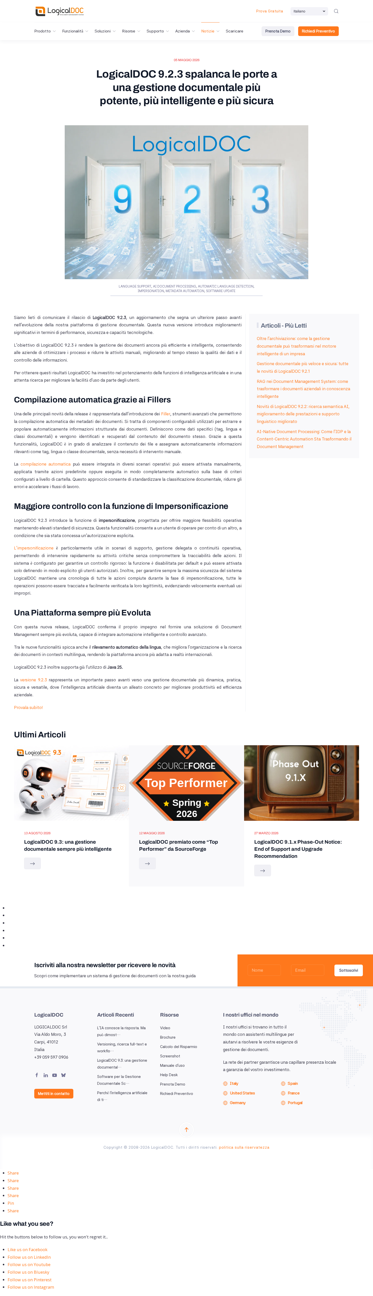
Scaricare (234, 31)
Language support (135, 286)
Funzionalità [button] (72, 31)
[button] (336, 11)
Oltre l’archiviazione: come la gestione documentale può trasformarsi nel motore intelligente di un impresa (296, 346)
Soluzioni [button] (103, 31)
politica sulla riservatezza (244, 1147)
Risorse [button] (128, 31)
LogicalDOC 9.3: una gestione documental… (122, 1064)
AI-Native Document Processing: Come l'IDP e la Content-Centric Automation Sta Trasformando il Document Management (304, 439)
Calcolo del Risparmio (178, 1046)
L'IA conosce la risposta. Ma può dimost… (121, 1031)
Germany (237, 1102)
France (294, 1093)
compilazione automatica (46, 464)
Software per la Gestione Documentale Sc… (119, 1080)
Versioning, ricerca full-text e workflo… (122, 1047)
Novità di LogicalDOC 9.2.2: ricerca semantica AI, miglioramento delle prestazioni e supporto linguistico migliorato (303, 414)
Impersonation (151, 291)
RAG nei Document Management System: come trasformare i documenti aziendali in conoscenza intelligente (303, 389)
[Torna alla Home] (59, 11)
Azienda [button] (182, 31)
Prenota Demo (278, 31)
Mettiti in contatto (54, 1093)
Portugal (295, 1102)
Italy (234, 1083)
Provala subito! (28, 707)
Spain (293, 1083)
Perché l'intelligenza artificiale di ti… (122, 1096)
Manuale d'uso (172, 1065)
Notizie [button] (207, 31)
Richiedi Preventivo (318, 31)
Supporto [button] (155, 31)
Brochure (168, 1037)
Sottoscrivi (348, 970)
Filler (165, 413)
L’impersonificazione (34, 548)
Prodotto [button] (42, 31)
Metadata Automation (185, 291)
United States (242, 1093)
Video (165, 1028)
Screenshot (170, 1056)
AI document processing (174, 286)
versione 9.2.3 (33, 679)
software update (220, 291)
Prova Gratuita (269, 11)
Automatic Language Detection (225, 286)
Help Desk (169, 1075)
